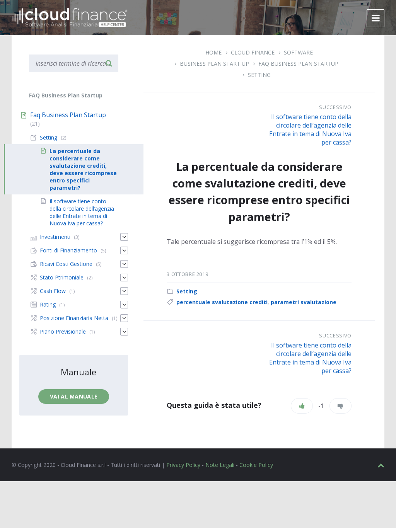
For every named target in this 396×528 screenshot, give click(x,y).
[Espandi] (124, 237)
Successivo (335, 107)
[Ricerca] (108, 63)
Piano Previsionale (63, 331)
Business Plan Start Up (214, 63)
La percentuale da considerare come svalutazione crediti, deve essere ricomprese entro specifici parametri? (83, 169)
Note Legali (219, 464)
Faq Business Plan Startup (298, 63)
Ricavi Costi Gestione (66, 263)
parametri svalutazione (303, 302)
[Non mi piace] (340, 406)
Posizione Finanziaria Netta (74, 318)
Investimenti (55, 236)
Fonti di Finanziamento (68, 250)
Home (213, 52)
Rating (48, 304)
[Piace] (302, 406)
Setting (259, 74)
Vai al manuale (73, 396)
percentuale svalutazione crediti (222, 302)
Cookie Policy (256, 464)
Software (298, 52)
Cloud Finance (253, 52)
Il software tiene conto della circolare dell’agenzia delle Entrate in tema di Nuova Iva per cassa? (310, 129)
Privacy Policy (183, 464)
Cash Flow (53, 291)
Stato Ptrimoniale (62, 277)
